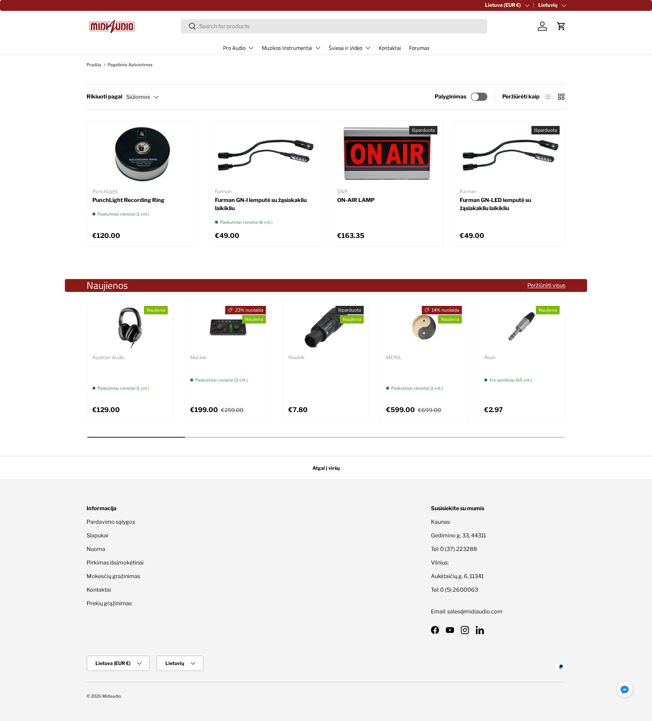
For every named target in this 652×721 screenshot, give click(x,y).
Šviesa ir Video (345, 48)
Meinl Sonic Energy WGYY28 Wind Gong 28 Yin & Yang (423, 370)
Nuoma (96, 549)
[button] (561, 26)
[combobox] (334, 26)
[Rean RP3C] (522, 327)
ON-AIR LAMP (356, 200)
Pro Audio (234, 48)
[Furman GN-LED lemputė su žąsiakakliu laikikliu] (510, 154)
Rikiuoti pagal (104, 96)
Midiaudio (111, 696)
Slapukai (97, 535)
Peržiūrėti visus (546, 285)
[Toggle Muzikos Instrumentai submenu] (318, 48)
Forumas (419, 48)
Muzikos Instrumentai (287, 48)
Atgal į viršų (326, 468)
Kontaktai (390, 48)
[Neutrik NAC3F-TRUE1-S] (326, 327)
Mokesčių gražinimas (113, 576)
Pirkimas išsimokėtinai (115, 562)
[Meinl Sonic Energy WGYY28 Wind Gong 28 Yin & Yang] (423, 327)
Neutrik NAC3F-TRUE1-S (320, 366)
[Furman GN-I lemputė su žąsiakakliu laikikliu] (265, 154)
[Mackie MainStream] (228, 327)
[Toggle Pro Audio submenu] (251, 48)
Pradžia (94, 64)
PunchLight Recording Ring (128, 200)
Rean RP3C (499, 366)
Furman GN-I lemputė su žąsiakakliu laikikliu (261, 204)
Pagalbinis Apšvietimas (130, 64)
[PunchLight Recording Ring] (142, 154)
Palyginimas (450, 96)
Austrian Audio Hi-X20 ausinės (121, 370)
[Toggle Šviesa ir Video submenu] (368, 48)
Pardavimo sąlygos (111, 522)
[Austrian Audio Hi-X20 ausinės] (130, 327)
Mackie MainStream (216, 366)
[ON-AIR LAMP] (387, 154)
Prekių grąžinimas (109, 603)
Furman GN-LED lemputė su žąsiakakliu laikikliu (495, 204)
